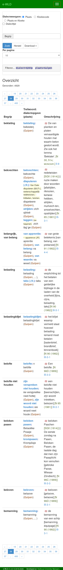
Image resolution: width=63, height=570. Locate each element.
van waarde (31, 257)
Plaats (28, 16)
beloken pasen (28, 422)
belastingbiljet (32, 316)
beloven (28, 490)
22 (32, 93)
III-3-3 (47, 375)
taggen (27, 220)
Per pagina (8, 50)
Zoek (7, 45)
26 (54, 93)
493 (16, 103)
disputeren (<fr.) (30, 183)
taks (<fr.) (29, 281)
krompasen (30, 439)
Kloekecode (43, 16)
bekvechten (30, 170)
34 (45, 98)
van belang (31, 246)
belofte (27, 363)
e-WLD (6, 4)
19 (15, 93)
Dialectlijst (11, 23)
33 (39, 98)
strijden (28, 209)
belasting (29, 269)
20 (20, 93)
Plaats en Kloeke (16, 20)
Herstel (17, 45)
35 (50, 98)
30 (22, 98)
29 (16, 98)
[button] (46, 123)
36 (56, 98)
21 (26, 93)
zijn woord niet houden (31, 403)
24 (43, 93)
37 (5, 103)
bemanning (30, 511)
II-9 (57, 164)
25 (48, 93)
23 (37, 93)
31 (28, 98)
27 (5, 98)
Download (30, 45)
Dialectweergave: (12, 16)
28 (11, 98)
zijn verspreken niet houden (30, 384)
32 (33, 98)
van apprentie (31, 233)
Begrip (8, 36)
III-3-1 (56, 310)
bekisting (29, 123)
